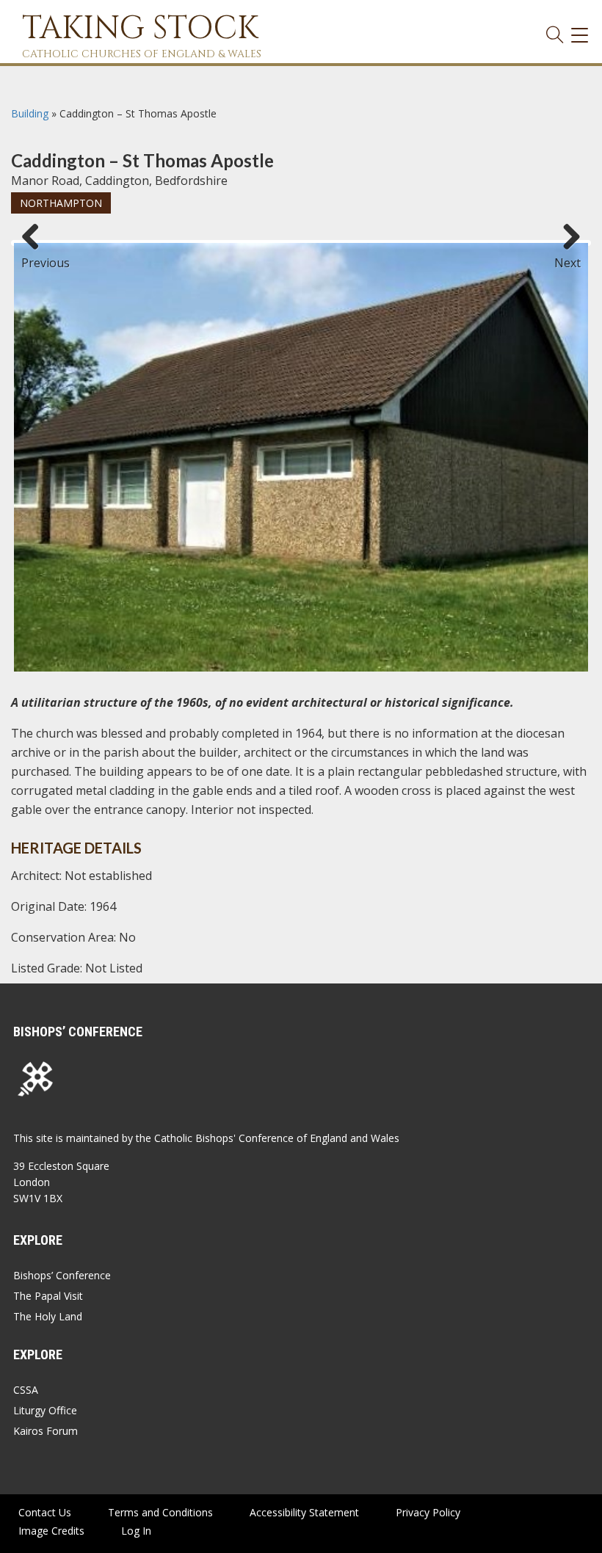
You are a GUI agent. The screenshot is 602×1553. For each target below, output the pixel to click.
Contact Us (44, 1512)
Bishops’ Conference (62, 1275)
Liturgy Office (45, 1410)
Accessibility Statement (304, 1512)
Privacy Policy (428, 1512)
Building (29, 113)
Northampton (61, 203)
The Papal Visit (48, 1296)
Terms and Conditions (160, 1512)
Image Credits (51, 1531)
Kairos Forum (45, 1431)
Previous (36, 256)
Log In (136, 1531)
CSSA (25, 1390)
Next (567, 256)
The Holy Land (47, 1316)
